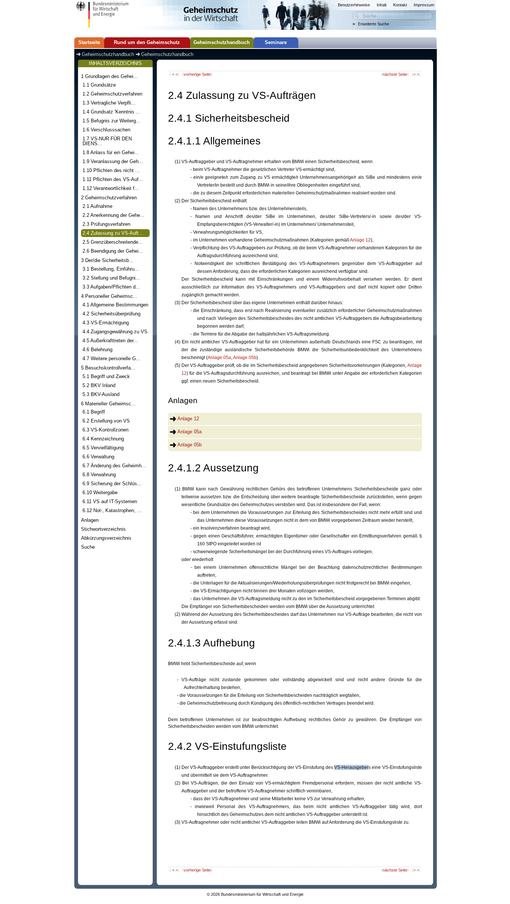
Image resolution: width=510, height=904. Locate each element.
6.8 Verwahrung (99, 474)
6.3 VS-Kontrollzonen (105, 430)
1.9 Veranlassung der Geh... (113, 161)
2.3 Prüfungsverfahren (106, 224)
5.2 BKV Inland (99, 385)
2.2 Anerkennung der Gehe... (113, 215)
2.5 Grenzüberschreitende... (113, 242)
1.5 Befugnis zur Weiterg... (111, 121)
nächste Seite (395, 74)
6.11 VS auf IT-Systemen (110, 501)
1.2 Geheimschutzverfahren (112, 94)
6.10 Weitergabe (100, 492)
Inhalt (381, 5)
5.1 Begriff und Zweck (106, 376)
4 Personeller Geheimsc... (109, 296)
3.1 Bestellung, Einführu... (111, 269)
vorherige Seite (197, 74)
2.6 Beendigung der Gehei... (113, 251)
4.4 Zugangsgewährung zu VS (115, 331)
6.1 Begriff (94, 412)
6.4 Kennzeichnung (103, 439)
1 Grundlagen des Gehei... (109, 76)
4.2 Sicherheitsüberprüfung (111, 314)
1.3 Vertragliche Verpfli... (109, 103)
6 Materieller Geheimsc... (108, 403)
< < (175, 74)
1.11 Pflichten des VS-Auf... (113, 179)
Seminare (276, 42)
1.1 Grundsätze (99, 85)
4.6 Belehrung (97, 349)
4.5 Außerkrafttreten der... (110, 340)
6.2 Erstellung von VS (106, 421)
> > (416, 74)
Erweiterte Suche (373, 24)
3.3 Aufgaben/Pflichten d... (111, 287)
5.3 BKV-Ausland (101, 394)
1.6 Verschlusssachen (106, 130)
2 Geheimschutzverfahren (109, 197)
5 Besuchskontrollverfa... (108, 368)
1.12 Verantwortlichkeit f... (111, 188)
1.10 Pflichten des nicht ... (111, 170)
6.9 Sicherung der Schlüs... (112, 483)
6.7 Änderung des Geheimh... (114, 465)
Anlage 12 (360, 240)
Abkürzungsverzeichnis (106, 538)
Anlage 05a (219, 357)
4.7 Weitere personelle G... (111, 358)
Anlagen (90, 520)
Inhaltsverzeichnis (115, 63)
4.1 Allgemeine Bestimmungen (115, 305)
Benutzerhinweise (354, 5)
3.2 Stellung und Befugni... (111, 278)
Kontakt (400, 5)
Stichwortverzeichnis (103, 529)
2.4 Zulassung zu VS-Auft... (113, 233)
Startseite (89, 42)
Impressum (424, 5)
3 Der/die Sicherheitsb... (107, 260)
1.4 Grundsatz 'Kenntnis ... (111, 112)
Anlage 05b (244, 357)
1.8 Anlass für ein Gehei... (111, 152)
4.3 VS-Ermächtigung (106, 322)
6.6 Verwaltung (98, 456)
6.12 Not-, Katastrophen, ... (112, 510)
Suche (88, 547)
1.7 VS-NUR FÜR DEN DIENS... (107, 141)
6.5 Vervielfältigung (103, 448)
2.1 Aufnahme (97, 206)
